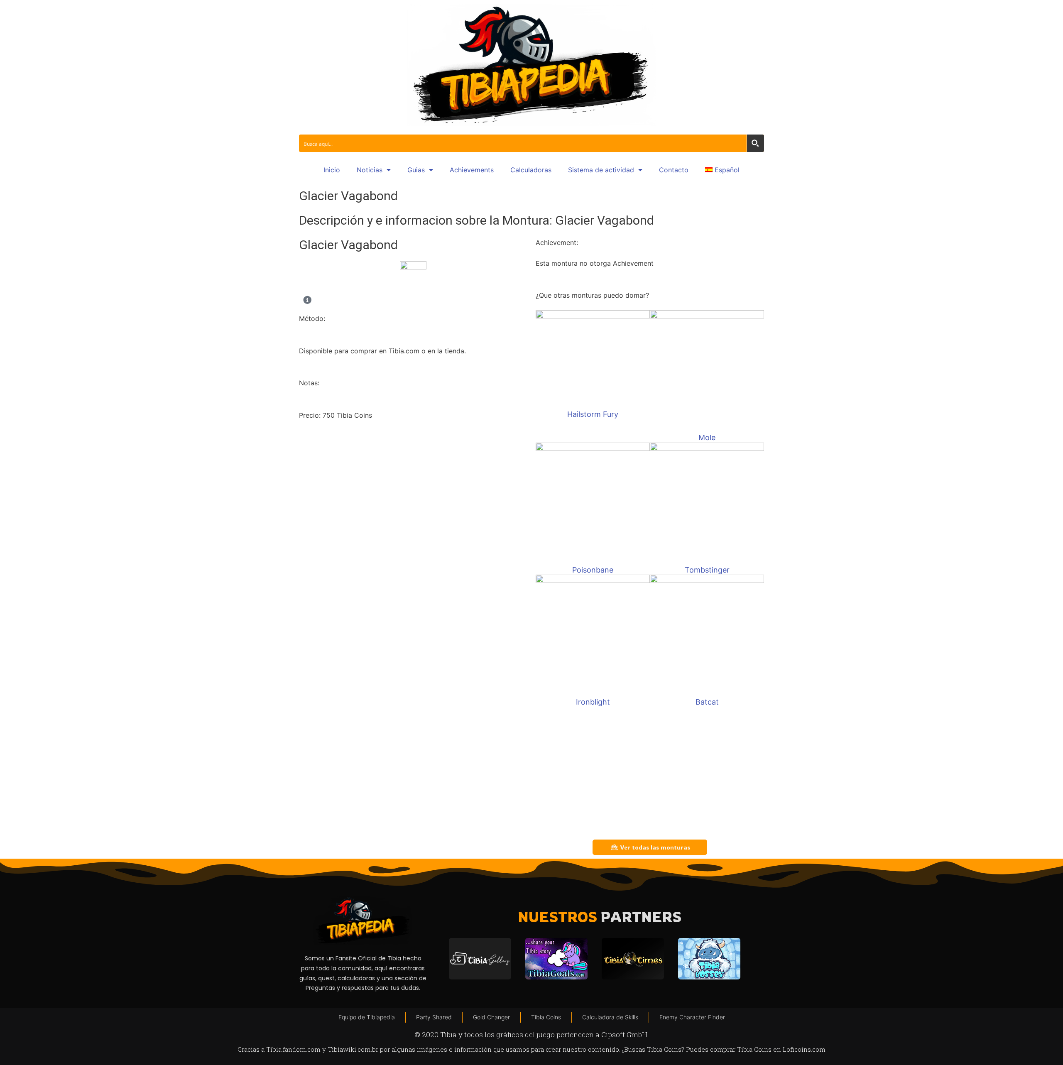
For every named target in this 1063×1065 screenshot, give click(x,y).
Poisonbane (592, 570)
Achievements (472, 170)
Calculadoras (530, 170)
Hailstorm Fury (592, 414)
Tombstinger (707, 570)
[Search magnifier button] (755, 143)
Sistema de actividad (601, 170)
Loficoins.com (804, 1049)
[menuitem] (722, 169)
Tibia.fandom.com (293, 1049)
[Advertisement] (650, 773)
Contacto (673, 170)
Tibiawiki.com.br (353, 1049)
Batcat (707, 702)
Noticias (369, 170)
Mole (706, 437)
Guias (416, 170)
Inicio (331, 170)
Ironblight (593, 702)
